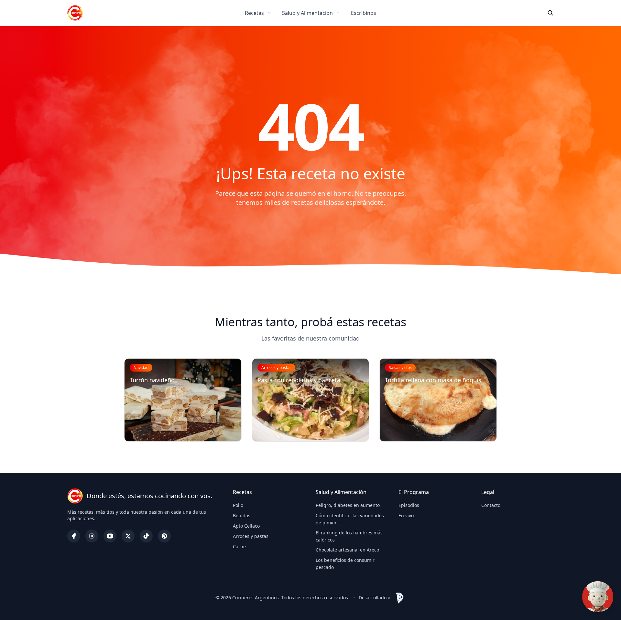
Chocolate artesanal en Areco (347, 550)
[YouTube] (110, 536)
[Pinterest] (164, 536)
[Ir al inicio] (75, 13)
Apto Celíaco (246, 526)
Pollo (238, 505)
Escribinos (363, 12)
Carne (239, 546)
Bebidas (241, 515)
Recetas (254, 12)
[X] (128, 536)
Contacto (490, 505)
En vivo (406, 515)
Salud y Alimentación (307, 12)
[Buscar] (550, 13)
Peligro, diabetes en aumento (348, 505)
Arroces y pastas (250, 536)
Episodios (408, 505)
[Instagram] (91, 536)
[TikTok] (146, 536)
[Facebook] (73, 536)
